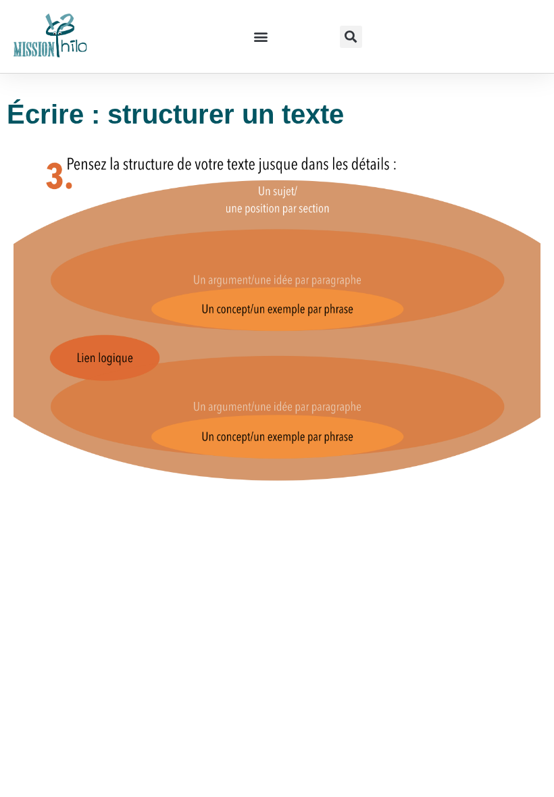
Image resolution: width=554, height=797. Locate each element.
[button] (260, 37)
